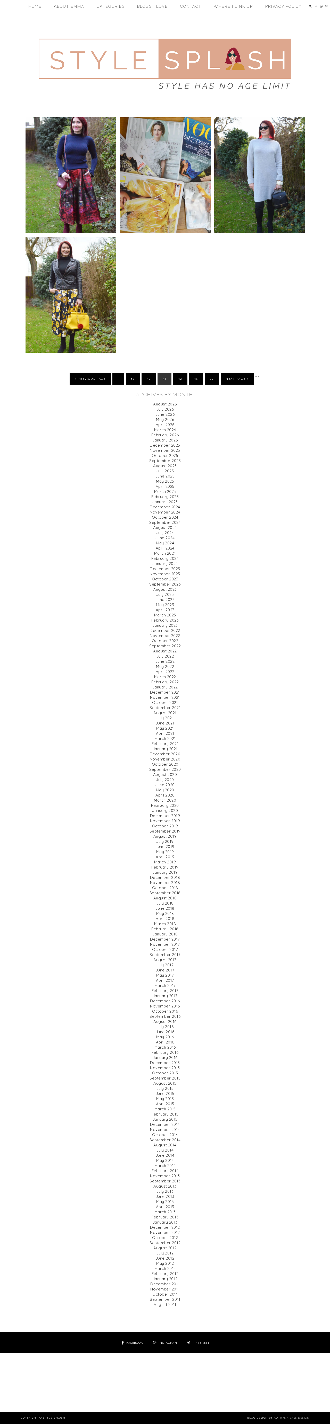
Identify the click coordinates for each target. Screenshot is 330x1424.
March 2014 (165, 1165)
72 (212, 379)
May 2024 (165, 543)
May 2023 (165, 604)
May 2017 (165, 975)
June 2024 (165, 537)
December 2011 (165, 1283)
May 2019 (165, 851)
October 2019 (165, 826)
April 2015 (165, 1103)
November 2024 (165, 512)
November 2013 (165, 1175)
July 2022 (165, 656)
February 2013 (165, 1217)
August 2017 (165, 959)
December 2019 (165, 815)
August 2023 (165, 589)
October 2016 (165, 1011)
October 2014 (165, 1134)
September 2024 (165, 522)
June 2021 (165, 723)
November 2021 (165, 697)
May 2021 (165, 728)
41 (164, 379)
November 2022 (165, 635)
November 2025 (165, 450)
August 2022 (165, 651)
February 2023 (165, 620)
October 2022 (165, 640)
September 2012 (165, 1242)
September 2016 (165, 1016)
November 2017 (165, 944)
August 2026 (165, 404)
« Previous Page (90, 379)
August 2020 (165, 774)
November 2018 (165, 882)
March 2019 (165, 862)
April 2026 (165, 424)
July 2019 (165, 841)
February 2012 (165, 1273)
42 (180, 379)
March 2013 (165, 1211)
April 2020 (165, 795)
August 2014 (165, 1145)
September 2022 (165, 645)
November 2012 (165, 1232)
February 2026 (165, 434)
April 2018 (165, 918)
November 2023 (165, 573)
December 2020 (165, 753)
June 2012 (165, 1258)
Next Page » (237, 379)
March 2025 (165, 491)
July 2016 (165, 1026)
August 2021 (165, 712)
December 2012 (165, 1227)
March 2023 (165, 615)
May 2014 (165, 1160)
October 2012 (165, 1237)
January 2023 (165, 625)
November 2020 (165, 759)
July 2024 (165, 532)
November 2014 (165, 1129)
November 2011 (165, 1289)
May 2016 (165, 1036)
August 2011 (165, 1304)
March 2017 (165, 985)
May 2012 (165, 1263)
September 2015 (165, 1078)
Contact (190, 6)
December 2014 (165, 1124)
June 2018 (165, 908)
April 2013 (165, 1206)
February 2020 (165, 805)
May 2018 (165, 913)
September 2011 (165, 1299)
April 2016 (165, 1042)
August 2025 (165, 465)
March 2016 (165, 1047)
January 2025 (165, 501)
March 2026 (165, 429)
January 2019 (165, 872)
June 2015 (165, 1093)
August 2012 (165, 1247)
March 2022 (165, 676)
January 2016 (165, 1057)
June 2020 (165, 784)
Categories (111, 6)
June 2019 (165, 846)
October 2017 (165, 949)
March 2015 (165, 1109)
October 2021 (165, 702)
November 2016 (165, 1006)
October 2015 (165, 1073)
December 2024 (165, 507)
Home (35, 6)
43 (196, 379)
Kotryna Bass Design (292, 1417)
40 (149, 379)
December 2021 (165, 692)
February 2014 (165, 1170)
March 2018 (165, 923)
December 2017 (165, 939)
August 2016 (165, 1021)
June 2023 (165, 599)
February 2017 (165, 990)
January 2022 (165, 687)
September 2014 (165, 1139)
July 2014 (165, 1150)
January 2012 (165, 1278)
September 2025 (165, 460)
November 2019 (165, 820)
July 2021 (165, 717)
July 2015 (165, 1088)
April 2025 (165, 486)
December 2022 (165, 630)
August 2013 (165, 1186)
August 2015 (165, 1083)
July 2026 (165, 409)
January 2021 (165, 748)
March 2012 (165, 1268)
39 (133, 379)
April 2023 (165, 609)
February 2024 (165, 558)
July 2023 (165, 594)
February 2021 (165, 743)
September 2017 (165, 954)
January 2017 (165, 995)
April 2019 (165, 856)
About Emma (69, 6)
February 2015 (165, 1114)
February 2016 (165, 1052)
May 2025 (165, 481)
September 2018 (165, 892)
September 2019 (165, 831)
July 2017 (165, 964)
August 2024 (165, 527)
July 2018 (165, 903)
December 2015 (165, 1062)
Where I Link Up (233, 6)
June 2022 (165, 661)
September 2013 (165, 1181)
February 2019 (165, 867)
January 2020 (165, 810)
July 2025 (165, 470)
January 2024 (165, 563)
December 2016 (165, 1000)
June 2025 (165, 476)
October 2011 (165, 1294)
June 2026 (165, 414)
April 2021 (165, 733)
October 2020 (165, 764)
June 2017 (165, 970)
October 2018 (165, 887)
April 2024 (165, 548)
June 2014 (165, 1155)
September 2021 (165, 707)
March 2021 (165, 738)
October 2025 (165, 455)
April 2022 (165, 671)
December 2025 (165, 445)
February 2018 (165, 928)
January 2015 (165, 1119)
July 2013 (165, 1191)
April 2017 (165, 980)
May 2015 (165, 1098)
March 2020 (165, 800)
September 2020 (165, 769)
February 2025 (165, 496)
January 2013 (165, 1222)
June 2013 (165, 1196)
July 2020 (165, 779)
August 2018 (165, 898)
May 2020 (165, 790)
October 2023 (165, 579)
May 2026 (165, 419)
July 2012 (165, 1253)
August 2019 (165, 836)
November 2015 (165, 1067)
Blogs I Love (152, 6)
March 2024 (165, 553)
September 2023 (165, 584)
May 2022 (165, 666)
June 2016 (165, 1031)
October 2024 (165, 517)
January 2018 (165, 934)
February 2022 (165, 681)
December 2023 (165, 568)
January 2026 (165, 440)
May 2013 (165, 1201)
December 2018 (165, 877)
